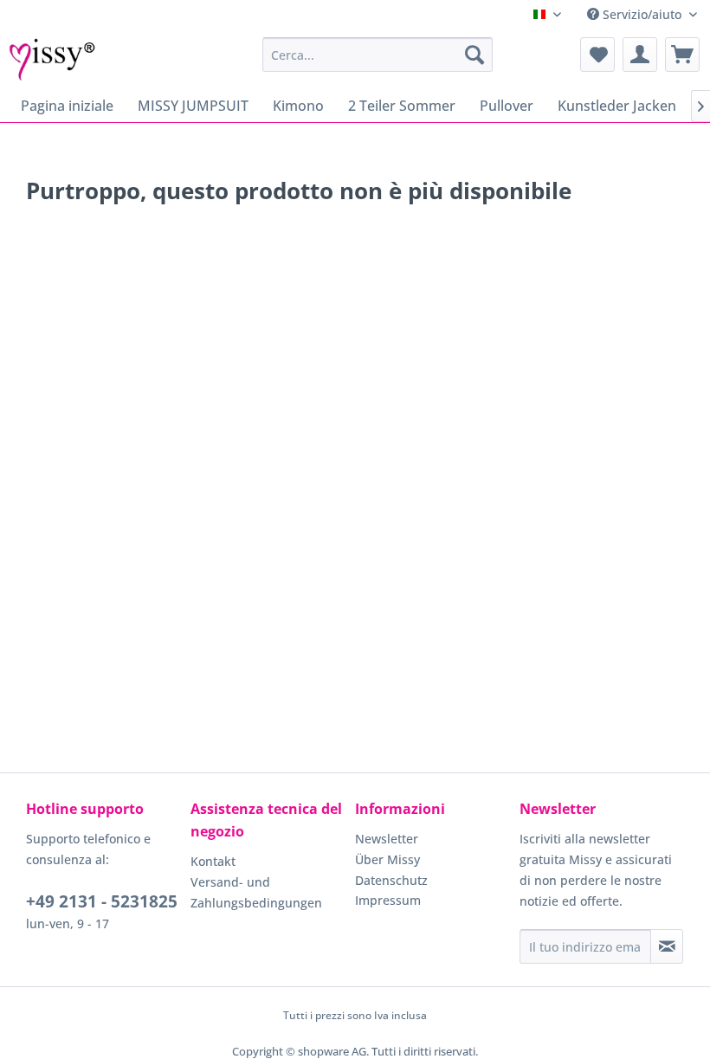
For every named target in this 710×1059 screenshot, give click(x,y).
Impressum (388, 900)
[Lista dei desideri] (597, 54)
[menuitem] (378, 54)
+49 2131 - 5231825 (102, 901)
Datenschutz (391, 880)
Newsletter (386, 838)
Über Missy (387, 859)
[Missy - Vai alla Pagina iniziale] (52, 59)
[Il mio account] (640, 54)
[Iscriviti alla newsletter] (666, 946)
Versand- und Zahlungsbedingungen (256, 892)
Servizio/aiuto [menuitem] (642, 14)
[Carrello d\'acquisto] (682, 54)
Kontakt (213, 861)
